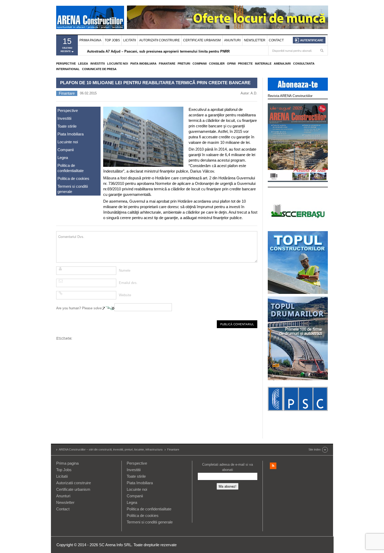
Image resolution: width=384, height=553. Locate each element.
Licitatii (129, 40)
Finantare (167, 63)
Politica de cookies (73, 178)
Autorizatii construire (159, 40)
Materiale (263, 63)
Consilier (217, 63)
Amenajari (282, 63)
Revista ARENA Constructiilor (290, 96)
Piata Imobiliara (143, 63)
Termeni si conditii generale (72, 189)
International (68, 69)
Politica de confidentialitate (70, 168)
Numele (124, 270)
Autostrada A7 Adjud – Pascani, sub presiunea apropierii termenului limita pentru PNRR (158, 51)
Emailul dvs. (128, 283)
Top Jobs (112, 40)
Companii (200, 63)
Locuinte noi (117, 63)
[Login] (309, 40)
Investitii (97, 63)
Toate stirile (67, 126)
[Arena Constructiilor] (90, 17)
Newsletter (254, 40)
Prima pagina (90, 40)
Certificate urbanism (202, 40)
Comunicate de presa (99, 69)
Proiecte (245, 63)
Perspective (66, 63)
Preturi (184, 63)
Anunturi (232, 40)
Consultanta (304, 63)
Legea (83, 63)
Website (125, 295)
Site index (315, 449)
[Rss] (273, 466)
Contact (276, 40)
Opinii (231, 63)
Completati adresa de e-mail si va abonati (227, 467)
